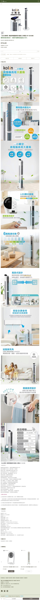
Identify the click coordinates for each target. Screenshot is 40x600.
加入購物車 (14, 598)
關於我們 (10, 577)
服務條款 (21, 577)
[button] (38, 561)
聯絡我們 (7, 577)
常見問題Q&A (3, 577)
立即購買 (30, 598)
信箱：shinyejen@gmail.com (6, 585)
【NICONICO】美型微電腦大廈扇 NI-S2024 (29, 566)
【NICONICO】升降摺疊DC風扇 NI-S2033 (10, 566)
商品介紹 (7, 58)
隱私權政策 (18, 577)
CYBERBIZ (21, 596)
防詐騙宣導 (25, 577)
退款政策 (14, 577)
